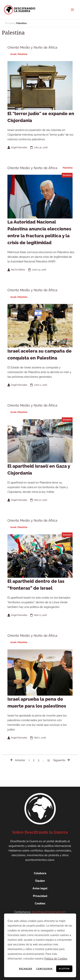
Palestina (22, 54)
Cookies (40, 903)
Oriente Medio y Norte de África (32, 47)
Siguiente (59, 760)
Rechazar (25, 969)
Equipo (40, 880)
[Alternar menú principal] (72, 10)
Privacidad (40, 896)
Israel (13, 54)
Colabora (40, 873)
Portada (9, 23)
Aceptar (64, 969)
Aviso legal (40, 888)
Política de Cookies (55, 958)
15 (48, 760)
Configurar (44, 969)
